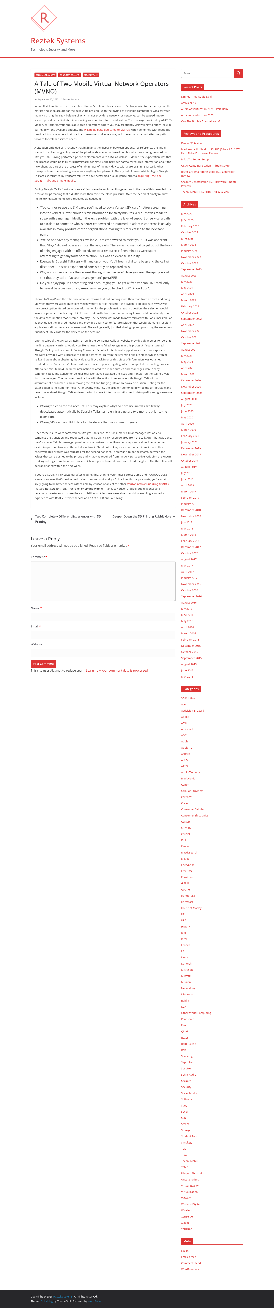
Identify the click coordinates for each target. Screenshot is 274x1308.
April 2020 (187, 423)
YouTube (186, 1229)
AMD (184, 723)
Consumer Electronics (194, 815)
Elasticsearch (189, 852)
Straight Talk (90, 75)
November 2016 (191, 584)
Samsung (187, 1056)
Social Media (189, 1093)
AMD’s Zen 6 (188, 103)
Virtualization (189, 1192)
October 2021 (189, 337)
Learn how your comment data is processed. (117, 670)
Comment (39, 557)
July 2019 (186, 473)
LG (182, 951)
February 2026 (190, 226)
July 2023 (186, 281)
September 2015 (191, 658)
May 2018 (187, 528)
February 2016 (190, 639)
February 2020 (190, 436)
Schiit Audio (188, 1074)
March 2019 (188, 491)
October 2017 (189, 553)
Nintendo (187, 994)
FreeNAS (186, 871)
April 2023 (187, 294)
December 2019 (191, 448)
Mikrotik (186, 976)
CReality (186, 828)
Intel (184, 939)
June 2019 (187, 479)
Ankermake (188, 729)
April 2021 (187, 368)
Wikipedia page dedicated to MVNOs (107, 129)
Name (36, 608)
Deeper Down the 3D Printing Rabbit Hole (141, 516)
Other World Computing (196, 1013)
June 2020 (187, 411)
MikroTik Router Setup (195, 159)
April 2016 (187, 627)
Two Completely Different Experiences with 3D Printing (68, 519)
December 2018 (191, 510)
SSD (183, 1118)
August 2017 (189, 559)
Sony (184, 1105)
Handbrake (188, 895)
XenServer (187, 1216)
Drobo (185, 846)
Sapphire (187, 1062)
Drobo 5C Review (191, 143)
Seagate (186, 1081)
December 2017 (191, 547)
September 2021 (191, 343)
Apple (184, 741)
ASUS (184, 760)
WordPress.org (190, 1269)
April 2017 (187, 571)
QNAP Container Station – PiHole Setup (205, 165)
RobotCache (188, 1044)
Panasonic (187, 1019)
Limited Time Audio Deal (196, 96)
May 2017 (187, 565)
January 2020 (189, 442)
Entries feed (188, 1257)
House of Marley (191, 908)
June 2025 (187, 238)
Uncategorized (190, 1179)
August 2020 (189, 399)
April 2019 (187, 485)
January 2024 (189, 251)
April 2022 (187, 325)
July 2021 (186, 355)
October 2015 (189, 652)
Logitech (186, 963)
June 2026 (187, 220)
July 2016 (186, 608)
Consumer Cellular (69, 75)
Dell (183, 840)
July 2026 (186, 214)
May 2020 (187, 417)
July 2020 (186, 405)
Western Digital (190, 1204)
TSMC (184, 1167)
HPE (183, 920)
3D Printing (188, 698)
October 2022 (189, 312)
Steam (185, 1124)
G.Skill (185, 883)
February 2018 (190, 541)
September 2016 (191, 596)
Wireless (186, 1210)
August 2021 (189, 349)
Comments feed (191, 1263)
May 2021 (187, 362)
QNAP (184, 1031)
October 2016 (189, 590)
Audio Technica (190, 772)
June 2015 (187, 670)
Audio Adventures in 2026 (197, 115)
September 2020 (191, 392)
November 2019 (191, 454)
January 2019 (189, 504)
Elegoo (185, 858)
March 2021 (188, 374)
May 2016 (187, 621)
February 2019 (190, 497)
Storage (186, 1130)
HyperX (185, 926)
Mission (186, 982)
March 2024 (188, 244)
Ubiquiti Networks (192, 1173)
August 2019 (189, 467)
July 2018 (186, 522)
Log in (185, 1250)
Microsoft (187, 969)
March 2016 (188, 633)
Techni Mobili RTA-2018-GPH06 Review (205, 192)
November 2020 (191, 386)
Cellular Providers (45, 75)
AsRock (185, 754)
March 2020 (188, 430)
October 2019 (189, 460)
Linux (184, 957)
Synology (186, 1142)
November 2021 (191, 331)
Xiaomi (185, 1222)
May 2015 (187, 676)
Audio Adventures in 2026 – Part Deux (204, 109)
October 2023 (189, 263)
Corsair (185, 821)
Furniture (187, 877)
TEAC (184, 1155)
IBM (183, 932)
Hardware (187, 902)
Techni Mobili (189, 1161)
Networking (188, 988)
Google (185, 889)
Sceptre (186, 1068)
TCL (183, 1148)
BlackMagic (188, 778)
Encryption (188, 865)
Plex (183, 1025)
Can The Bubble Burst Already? (200, 121)
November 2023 (191, 257)
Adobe (185, 717)
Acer (184, 704)
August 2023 (189, 275)
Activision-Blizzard (192, 710)
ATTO (184, 766)
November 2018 (191, 516)
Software (186, 1099)
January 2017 (189, 578)
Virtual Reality (190, 1185)
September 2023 (191, 269)
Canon (185, 784)
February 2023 (190, 306)
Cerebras (187, 797)
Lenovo (185, 945)
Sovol (184, 1111)
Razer (184, 1037)
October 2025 (189, 232)
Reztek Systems (58, 40)
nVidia (185, 1000)
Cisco (184, 803)
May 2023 (187, 288)
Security (186, 1087)
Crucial (185, 834)
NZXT (184, 1006)
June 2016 (187, 615)
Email (36, 626)
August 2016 (189, 602)
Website (36, 644)
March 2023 (188, 300)
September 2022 (191, 318)
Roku (184, 1050)
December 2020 (191, 380)
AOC (184, 735)
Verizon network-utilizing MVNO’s (148, 484)
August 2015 (189, 664)
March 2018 (188, 534)
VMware (186, 1198)
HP (183, 914)
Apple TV (186, 747)
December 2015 (191, 645)
